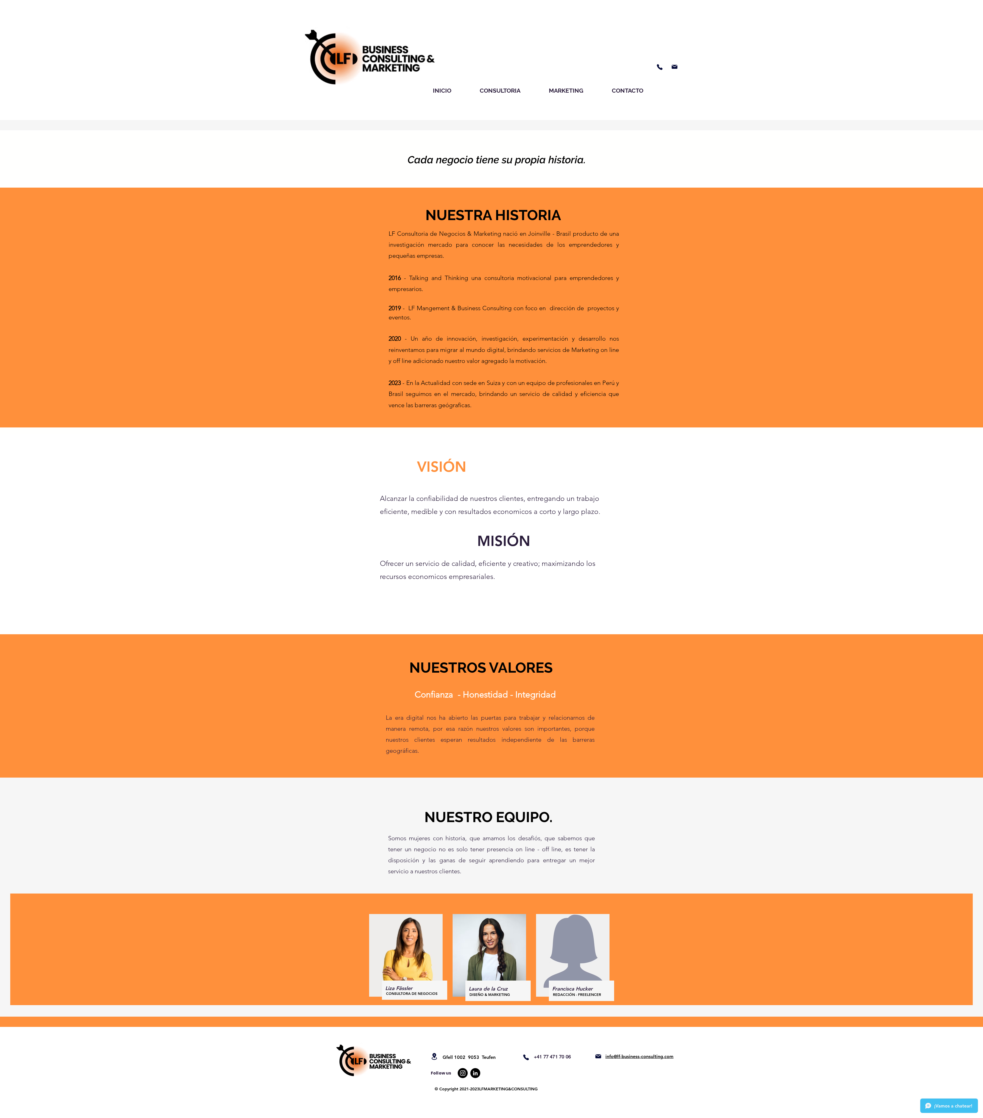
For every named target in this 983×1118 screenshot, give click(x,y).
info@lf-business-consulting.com (639, 1056)
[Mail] (674, 66)
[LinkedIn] (475, 1073)
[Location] (434, 1056)
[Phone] (659, 67)
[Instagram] (463, 1073)
